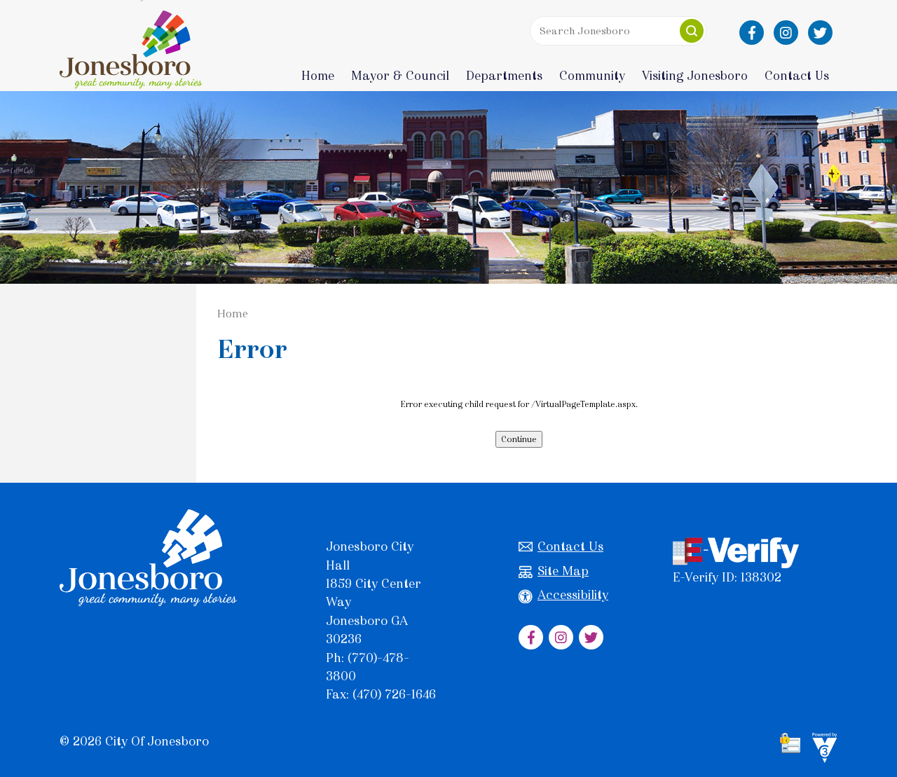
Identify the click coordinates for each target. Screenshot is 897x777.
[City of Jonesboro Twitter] (820, 32)
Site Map (563, 571)
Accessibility (572, 595)
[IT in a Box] (821, 750)
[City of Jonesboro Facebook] (751, 32)
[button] (692, 31)
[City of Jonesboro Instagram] (786, 32)
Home (317, 75)
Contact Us (570, 546)
